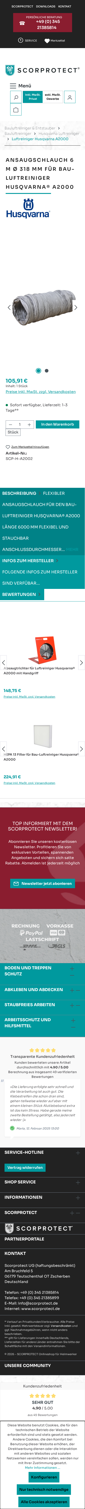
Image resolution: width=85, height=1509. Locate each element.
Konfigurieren (44, 1477)
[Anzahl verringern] (10, 424)
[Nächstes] (76, 307)
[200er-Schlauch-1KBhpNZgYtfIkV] (42, 307)
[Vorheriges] (9, 307)
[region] (42, 307)
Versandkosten (61, 1325)
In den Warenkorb (57, 424)
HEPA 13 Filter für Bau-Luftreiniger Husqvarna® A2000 (41, 756)
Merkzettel (57, 40)
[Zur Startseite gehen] (42, 70)
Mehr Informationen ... (42, 1468)
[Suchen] (15, 97)
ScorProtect (22, 6)
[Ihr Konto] (69, 97)
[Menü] (26, 85)
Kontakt (64, 6)
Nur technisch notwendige (43, 1489)
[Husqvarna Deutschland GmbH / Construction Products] (42, 208)
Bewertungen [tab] (19, 594)
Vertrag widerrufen (25, 1167)
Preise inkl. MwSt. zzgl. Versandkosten (41, 391)
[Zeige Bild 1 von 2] (38, 371)
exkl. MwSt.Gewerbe (53, 96)
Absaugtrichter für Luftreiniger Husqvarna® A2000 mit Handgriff (39, 670)
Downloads (45, 6)
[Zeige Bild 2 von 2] (46, 371)
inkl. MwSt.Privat (32, 96)
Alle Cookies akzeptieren (44, 1502)
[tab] (42, 521)
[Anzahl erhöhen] (29, 424)
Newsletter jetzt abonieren (46, 883)
